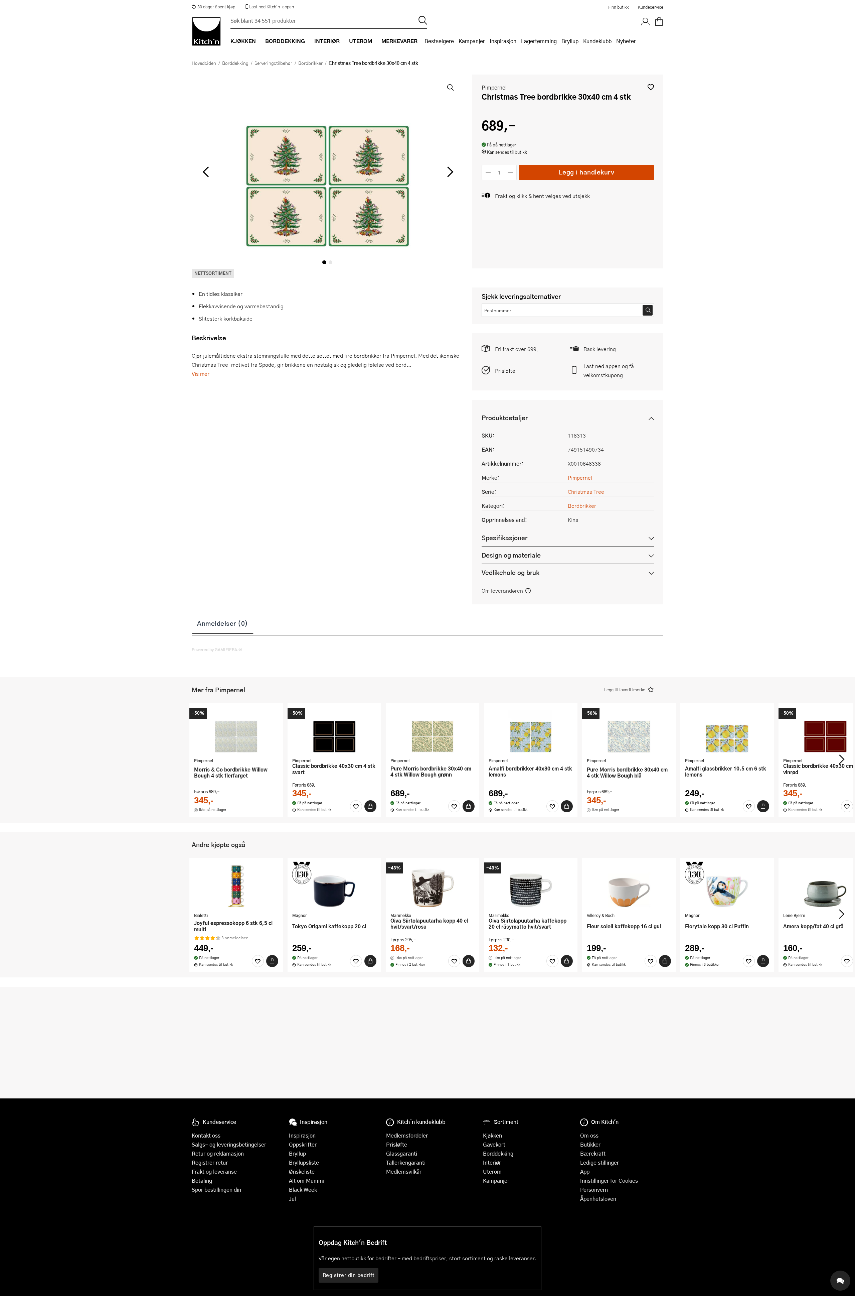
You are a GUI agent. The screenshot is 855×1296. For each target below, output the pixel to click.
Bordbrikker (310, 63)
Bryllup (569, 41)
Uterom (492, 1171)
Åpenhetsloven (598, 1198)
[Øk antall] (510, 172)
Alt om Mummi (306, 1180)
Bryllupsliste (304, 1162)
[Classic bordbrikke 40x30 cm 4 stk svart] (334, 731)
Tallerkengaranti (405, 1162)
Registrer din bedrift (349, 1275)
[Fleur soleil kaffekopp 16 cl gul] (629, 885)
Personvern (594, 1189)
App (584, 1171)
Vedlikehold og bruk (510, 572)
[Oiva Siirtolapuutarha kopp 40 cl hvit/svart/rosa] (432, 885)
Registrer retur (210, 1162)
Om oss (589, 1135)
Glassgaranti (401, 1153)
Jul (292, 1198)
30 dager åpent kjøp (216, 7)
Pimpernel (494, 87)
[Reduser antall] (488, 172)
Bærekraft (593, 1153)
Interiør (492, 1162)
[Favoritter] (356, 806)
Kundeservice (650, 7)
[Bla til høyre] (449, 172)
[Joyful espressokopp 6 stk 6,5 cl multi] (236, 885)
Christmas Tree (586, 491)
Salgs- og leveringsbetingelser (229, 1144)
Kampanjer (472, 41)
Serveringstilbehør (273, 63)
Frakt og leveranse (214, 1171)
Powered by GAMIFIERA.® (217, 649)
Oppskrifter (303, 1144)
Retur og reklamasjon (218, 1153)
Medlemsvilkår (403, 1171)
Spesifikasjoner (504, 538)
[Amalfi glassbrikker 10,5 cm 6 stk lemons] (727, 731)
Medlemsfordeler (407, 1135)
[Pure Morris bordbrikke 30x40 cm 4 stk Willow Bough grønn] (432, 731)
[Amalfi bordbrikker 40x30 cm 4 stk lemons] (531, 731)
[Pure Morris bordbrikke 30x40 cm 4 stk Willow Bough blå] (629, 731)
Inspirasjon (503, 41)
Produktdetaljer (505, 418)
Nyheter (626, 41)
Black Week (303, 1189)
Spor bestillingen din (216, 1189)
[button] (651, 87)
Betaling (202, 1180)
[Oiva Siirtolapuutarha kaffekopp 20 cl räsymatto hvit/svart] (531, 885)
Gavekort (494, 1144)
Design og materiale (511, 555)
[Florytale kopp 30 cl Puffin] (727, 885)
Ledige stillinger (599, 1162)
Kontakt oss (206, 1135)
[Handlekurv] (659, 22)
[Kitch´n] (206, 31)
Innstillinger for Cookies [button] (609, 1180)
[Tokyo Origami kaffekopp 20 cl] (334, 885)
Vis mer (200, 373)
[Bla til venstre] (205, 172)
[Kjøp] (370, 806)
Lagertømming (539, 41)
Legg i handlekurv (587, 172)
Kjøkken (492, 1135)
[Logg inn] (645, 22)
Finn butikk (618, 7)
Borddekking (235, 63)
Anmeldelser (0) (222, 623)
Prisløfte (505, 370)
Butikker (590, 1144)
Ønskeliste (302, 1171)
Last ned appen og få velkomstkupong (608, 370)
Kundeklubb (597, 41)
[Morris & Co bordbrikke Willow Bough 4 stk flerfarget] (236, 731)
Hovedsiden (204, 63)
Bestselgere (439, 41)
